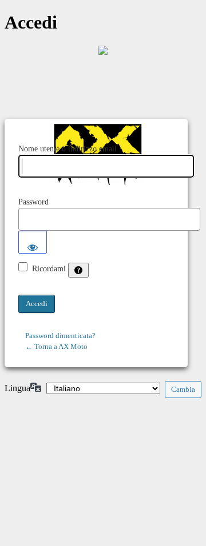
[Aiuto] (78, 270)
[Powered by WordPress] (103, 50)
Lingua (17, 388)
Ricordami (49, 268)
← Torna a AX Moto (56, 346)
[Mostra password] (32, 242)
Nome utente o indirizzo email (67, 148)
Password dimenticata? (60, 335)
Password (33, 202)
